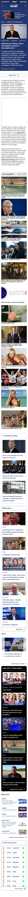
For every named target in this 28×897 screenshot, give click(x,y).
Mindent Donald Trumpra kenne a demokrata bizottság (13, 477)
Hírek (4, 755)
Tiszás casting (7, 690)
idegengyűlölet (5, 40)
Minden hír (19, 629)
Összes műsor (19, 888)
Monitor (5, 732)
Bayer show (5, 820)
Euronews (20, 84)
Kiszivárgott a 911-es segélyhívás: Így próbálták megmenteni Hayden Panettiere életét (20, 18)
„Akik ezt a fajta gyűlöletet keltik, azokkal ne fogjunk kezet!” (13, 736)
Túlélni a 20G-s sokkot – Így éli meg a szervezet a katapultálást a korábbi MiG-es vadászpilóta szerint (14, 577)
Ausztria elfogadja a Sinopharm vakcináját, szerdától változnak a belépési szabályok (13, 498)
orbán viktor (22, 40)
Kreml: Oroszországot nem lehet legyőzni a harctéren (13, 456)
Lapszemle (14, 40)
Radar (4, 527)
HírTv (2, 22)
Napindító (5, 572)
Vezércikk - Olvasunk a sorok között (12, 687)
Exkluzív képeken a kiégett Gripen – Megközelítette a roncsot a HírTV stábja (13, 760)
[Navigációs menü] (2, 6)
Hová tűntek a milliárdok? (10, 625)
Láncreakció (5, 831)
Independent (21, 132)
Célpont (4, 808)
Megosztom (12, 75)
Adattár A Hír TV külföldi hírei (14, 22)
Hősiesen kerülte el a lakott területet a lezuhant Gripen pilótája (14, 784)
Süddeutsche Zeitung (8, 159)
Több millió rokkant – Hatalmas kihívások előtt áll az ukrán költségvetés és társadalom (12, 602)
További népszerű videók (18, 663)
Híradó (4, 799)
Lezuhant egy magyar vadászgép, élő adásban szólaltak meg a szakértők (12, 655)
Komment (5, 707)
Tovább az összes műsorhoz (16, 837)
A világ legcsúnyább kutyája (11, 554)
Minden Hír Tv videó (16, 789)
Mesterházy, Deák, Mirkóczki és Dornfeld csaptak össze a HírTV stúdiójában (12, 712)
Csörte (4, 814)
